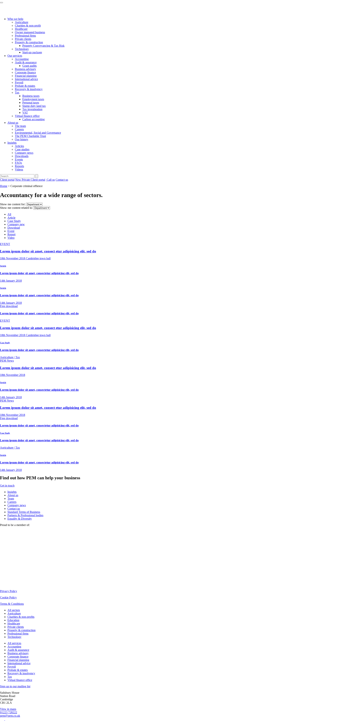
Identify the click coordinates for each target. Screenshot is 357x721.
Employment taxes (33, 99)
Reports (19, 166)
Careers (19, 129)
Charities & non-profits (20, 616)
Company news (24, 152)
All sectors (13, 610)
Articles (19, 146)
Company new (16, 224)
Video (11, 237)
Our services (14, 55)
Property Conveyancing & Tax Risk (43, 45)
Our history (21, 139)
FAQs (18, 162)
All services (14, 643)
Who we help (15, 18)
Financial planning (26, 75)
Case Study (14, 221)
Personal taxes (30, 102)
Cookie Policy (8, 597)
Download (13, 227)
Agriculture (21, 22)
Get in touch (7, 485)
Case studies (22, 149)
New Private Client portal (30, 179)
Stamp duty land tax (34, 105)
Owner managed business (30, 32)
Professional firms (25, 35)
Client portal (7, 179)
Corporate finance (25, 72)
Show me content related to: (16, 207)
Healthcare (21, 28)
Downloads (21, 156)
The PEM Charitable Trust (30, 136)
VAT (25, 112)
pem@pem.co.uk (10, 715)
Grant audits (29, 65)
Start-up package (32, 52)
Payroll (19, 82)
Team (10, 498)
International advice (26, 79)
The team (20, 126)
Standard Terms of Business (23, 512)
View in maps (8, 709)
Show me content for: (12, 204)
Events (19, 159)
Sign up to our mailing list (15, 686)
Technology (22, 49)
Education (13, 620)
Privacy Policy (8, 591)
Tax (17, 92)
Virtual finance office (27, 116)
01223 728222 (8, 712)
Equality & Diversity (19, 518)
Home (3, 186)
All (9, 214)
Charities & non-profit (28, 25)
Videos (19, 169)
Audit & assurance (26, 62)
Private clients (23, 39)
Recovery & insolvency (29, 89)
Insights (12, 142)
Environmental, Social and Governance (38, 132)
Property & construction (29, 42)
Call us (50, 179)
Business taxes (30, 95)
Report (11, 234)
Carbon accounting (33, 119)
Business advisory (25, 69)
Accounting (22, 59)
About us (12, 122)
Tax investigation (32, 109)
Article (11, 217)
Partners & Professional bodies (25, 515)
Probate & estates (25, 85)
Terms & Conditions (12, 603)
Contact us (62, 179)
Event (10, 231)
